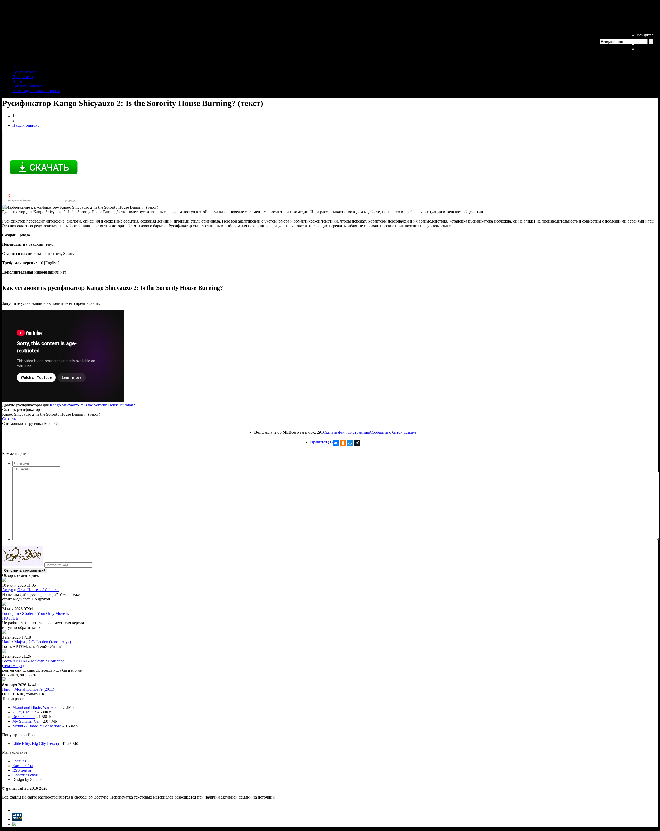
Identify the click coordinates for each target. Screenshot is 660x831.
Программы (22, 77)
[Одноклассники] (343, 443)
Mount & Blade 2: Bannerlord (36, 726)
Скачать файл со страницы (346, 432)
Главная (19, 67)
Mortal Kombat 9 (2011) (34, 689)
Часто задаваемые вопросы (36, 90)
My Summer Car (26, 721)
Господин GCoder (17, 613)
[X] (357, 443)
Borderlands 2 (23, 716)
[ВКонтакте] (336, 443)
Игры (17, 81)
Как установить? (27, 86)
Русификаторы (25, 72)
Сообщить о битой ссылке (393, 432)
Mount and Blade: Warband (34, 707)
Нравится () (321, 442)
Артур (7, 590)
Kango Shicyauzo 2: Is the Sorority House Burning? (92, 405)
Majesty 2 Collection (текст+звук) (42, 642)
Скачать (9, 419)
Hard (6, 642)
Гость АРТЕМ (14, 661)
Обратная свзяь (25, 775)
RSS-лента (21, 770)
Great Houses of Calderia (38, 590)
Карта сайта (22, 765)
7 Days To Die (24, 712)
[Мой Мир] (350, 443)
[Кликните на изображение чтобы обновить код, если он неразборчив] (22, 565)
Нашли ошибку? (26, 125)
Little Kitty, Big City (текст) (35, 743)
